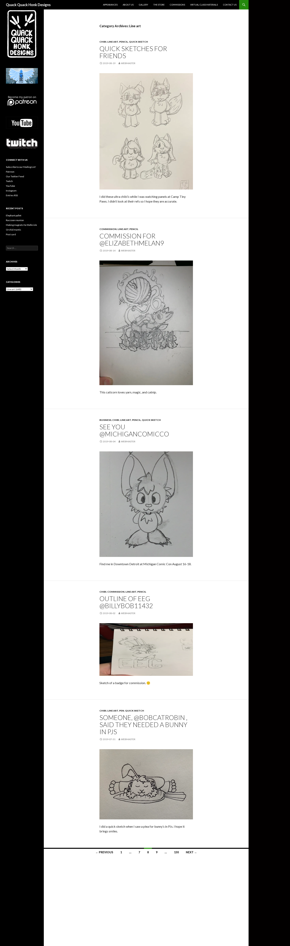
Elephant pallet (13, 215)
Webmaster (128, 63)
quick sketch (138, 41)
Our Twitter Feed (15, 176)
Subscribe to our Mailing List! (21, 166)
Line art (112, 41)
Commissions (177, 4)
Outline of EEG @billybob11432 (126, 602)
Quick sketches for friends (133, 52)
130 (176, 852)
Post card (11, 234)
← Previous (104, 852)
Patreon (10, 171)
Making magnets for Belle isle (21, 224)
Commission (108, 229)
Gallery (143, 4)
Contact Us (230, 4)
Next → (191, 852)
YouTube (10, 185)
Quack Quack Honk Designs (28, 5)
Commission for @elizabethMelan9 (131, 239)
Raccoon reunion (15, 220)
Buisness (105, 419)
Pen (121, 710)
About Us (128, 4)
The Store (159, 4)
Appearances (110, 4)
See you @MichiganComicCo (134, 430)
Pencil (123, 41)
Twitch (9, 181)
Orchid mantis (13, 229)
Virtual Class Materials (204, 4)
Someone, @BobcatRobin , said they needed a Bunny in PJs (143, 724)
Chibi (102, 41)
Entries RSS (12, 195)
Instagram (11, 190)
